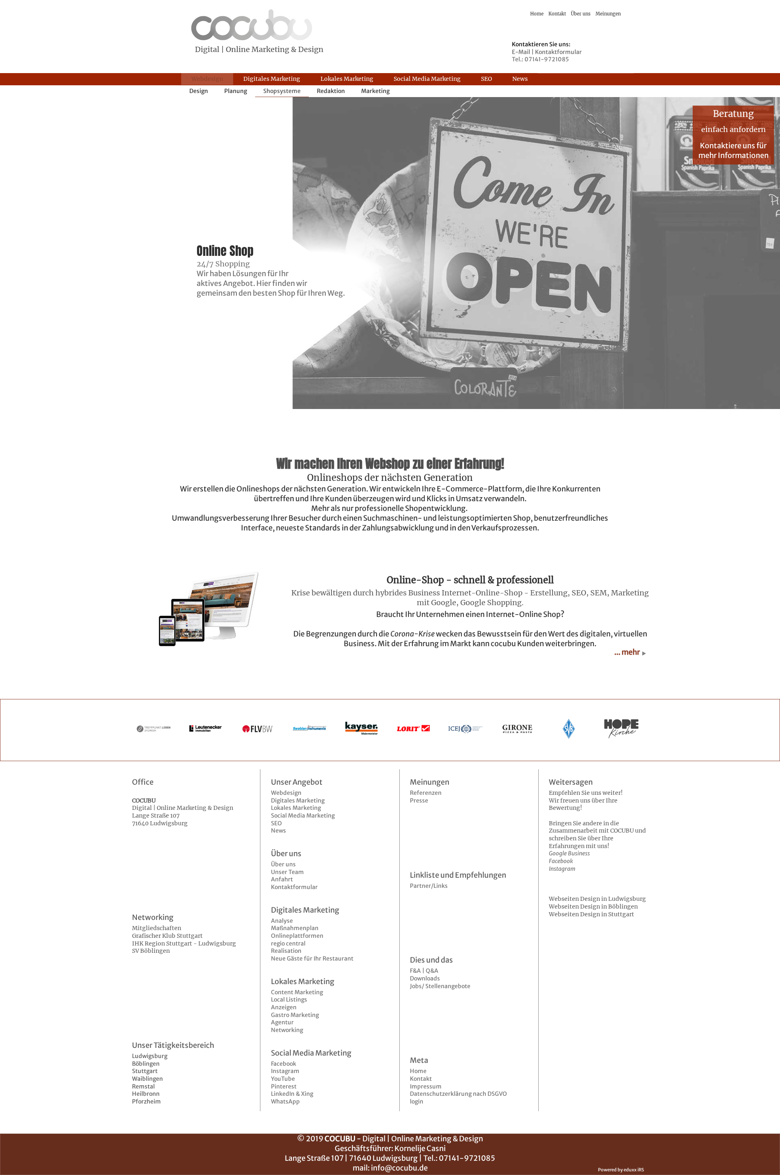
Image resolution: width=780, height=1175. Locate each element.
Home (418, 1071)
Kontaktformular (294, 887)
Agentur (282, 1022)
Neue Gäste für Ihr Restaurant (312, 958)
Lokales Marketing (296, 807)
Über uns (283, 864)
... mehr (627, 652)
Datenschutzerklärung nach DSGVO (458, 1093)
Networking (287, 1030)
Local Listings (289, 999)
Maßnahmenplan (294, 928)
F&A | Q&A (424, 970)
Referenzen (426, 792)
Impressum (426, 1086)
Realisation (286, 950)
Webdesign (286, 792)
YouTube (283, 1078)
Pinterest (284, 1086)
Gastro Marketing (295, 1015)
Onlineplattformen (297, 935)
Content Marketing (297, 992)
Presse (419, 800)
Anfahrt (282, 879)
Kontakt (421, 1078)
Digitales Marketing (298, 800)
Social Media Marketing (303, 815)
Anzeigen (284, 1007)
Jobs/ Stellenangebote (440, 986)
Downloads (425, 978)
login (416, 1101)
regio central (288, 943)
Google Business (569, 853)
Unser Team (287, 872)
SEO (276, 823)
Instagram (285, 1071)
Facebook (283, 1063)
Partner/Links (429, 885)
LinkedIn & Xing (292, 1093)
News (278, 830)
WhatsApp (285, 1101)
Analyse (282, 920)
